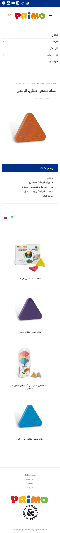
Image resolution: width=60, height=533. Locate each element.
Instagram (30, 479)
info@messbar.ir (30, 475)
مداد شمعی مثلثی (40, 83)
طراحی (49, 83)
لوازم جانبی (52, 55)
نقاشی (55, 35)
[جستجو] (9, 15)
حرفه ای (53, 61)
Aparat (30, 483)
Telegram (30, 488)
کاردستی (54, 48)
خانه (54, 83)
